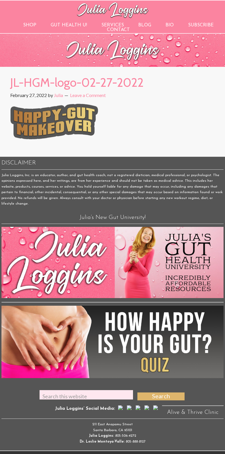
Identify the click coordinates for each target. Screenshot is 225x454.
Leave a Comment (88, 95)
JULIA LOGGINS (113, 9)
